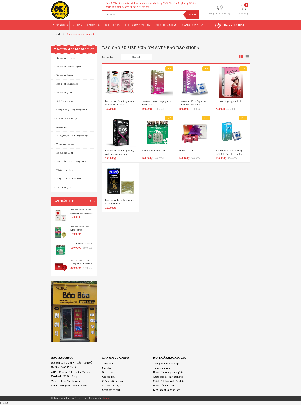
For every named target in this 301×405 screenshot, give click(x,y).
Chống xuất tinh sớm (138, 25)
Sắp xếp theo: (108, 57)
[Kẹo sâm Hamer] (194, 131)
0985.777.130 (83, 372)
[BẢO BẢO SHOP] (74, 10)
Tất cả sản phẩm (161, 368)
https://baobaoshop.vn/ (72, 381)
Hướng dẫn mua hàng (164, 385)
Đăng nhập (214, 13)
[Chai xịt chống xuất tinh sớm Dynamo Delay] (61, 215)
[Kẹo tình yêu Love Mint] (157, 131)
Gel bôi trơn (113, 25)
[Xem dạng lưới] (241, 57)
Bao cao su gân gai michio (228, 101)
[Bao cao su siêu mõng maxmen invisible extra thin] (120, 82)
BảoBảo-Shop (70, 376)
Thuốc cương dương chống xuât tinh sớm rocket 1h (80, 263)
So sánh (4, 403)
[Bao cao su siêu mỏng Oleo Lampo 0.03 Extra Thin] (194, 82)
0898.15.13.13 (68, 367)
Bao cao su (94, 25)
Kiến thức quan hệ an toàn (166, 390)
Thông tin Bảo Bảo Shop (166, 363)
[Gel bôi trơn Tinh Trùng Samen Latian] (61, 232)
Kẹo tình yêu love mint (153, 150)
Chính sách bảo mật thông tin (168, 376)
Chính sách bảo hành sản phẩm (169, 381)
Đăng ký (226, 13)
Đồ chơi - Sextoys (166, 25)
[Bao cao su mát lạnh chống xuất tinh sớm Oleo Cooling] (231, 131)
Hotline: (236, 25)
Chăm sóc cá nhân (192, 25)
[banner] (74, 311)
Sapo (106, 398)
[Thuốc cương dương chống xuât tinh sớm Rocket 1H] (61, 266)
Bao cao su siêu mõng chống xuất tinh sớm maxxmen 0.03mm (119, 154)
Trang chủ (61, 25)
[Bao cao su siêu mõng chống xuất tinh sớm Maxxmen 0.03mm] (120, 131)
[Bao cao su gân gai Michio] (231, 82)
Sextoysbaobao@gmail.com (73, 385)
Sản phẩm (77, 25)
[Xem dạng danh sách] (247, 57)
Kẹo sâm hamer (186, 150)
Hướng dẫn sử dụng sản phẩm (168, 372)
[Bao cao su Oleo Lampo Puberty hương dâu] (157, 82)
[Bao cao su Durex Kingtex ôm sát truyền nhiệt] (120, 181)
